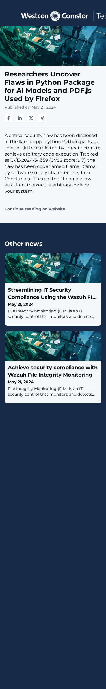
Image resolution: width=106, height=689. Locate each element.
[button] (9, 15)
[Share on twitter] (31, 118)
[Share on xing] (42, 118)
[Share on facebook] (8, 118)
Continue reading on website (35, 209)
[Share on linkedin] (20, 118)
